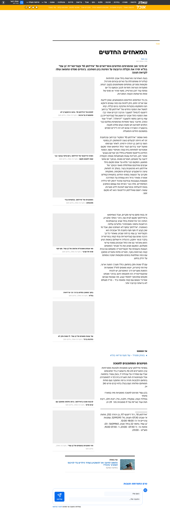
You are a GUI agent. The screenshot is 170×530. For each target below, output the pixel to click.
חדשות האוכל (129, 7)
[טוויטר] (29, 7)
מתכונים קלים (63, 7)
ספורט (125, 2)
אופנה (52, 2)
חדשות (133, 2)
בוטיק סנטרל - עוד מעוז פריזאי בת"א (127, 355)
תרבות (108, 2)
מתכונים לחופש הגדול (100, 7)
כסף (93, 2)
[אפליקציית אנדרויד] (36, 7)
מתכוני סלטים (74, 7)
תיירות (70, 2)
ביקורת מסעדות (116, 7)
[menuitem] (132, 2)
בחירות (116, 2)
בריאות (79, 2)
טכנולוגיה (61, 2)
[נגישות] (3, 2)
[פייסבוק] (26, 7)
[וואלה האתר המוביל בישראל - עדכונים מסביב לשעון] (142, 2)
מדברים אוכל (86, 7)
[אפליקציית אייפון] (33, 7)
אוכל (87, 2)
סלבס (100, 2)
